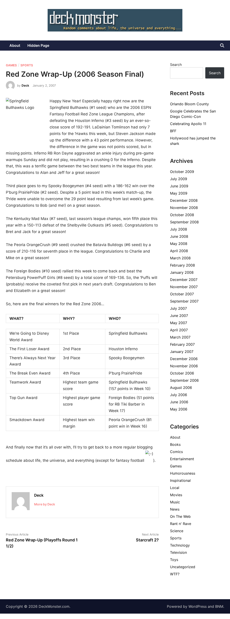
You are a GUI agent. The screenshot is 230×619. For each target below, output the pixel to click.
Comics (176, 451)
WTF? (174, 574)
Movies (176, 495)
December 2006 (184, 359)
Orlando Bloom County (189, 104)
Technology (180, 545)
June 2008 (179, 236)
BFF (173, 131)
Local (174, 487)
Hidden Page (38, 45)
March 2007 (180, 337)
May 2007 (178, 323)
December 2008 (184, 200)
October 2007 (182, 294)
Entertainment (182, 459)
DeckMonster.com (54, 606)
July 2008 (178, 229)
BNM (219, 606)
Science (176, 531)
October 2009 (182, 171)
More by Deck (44, 504)
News (174, 509)
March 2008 (180, 258)
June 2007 (179, 315)
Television (178, 552)
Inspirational (180, 480)
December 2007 (183, 279)
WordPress (197, 606)
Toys (174, 559)
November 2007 (184, 287)
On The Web (180, 516)
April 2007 (179, 330)
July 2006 (178, 394)
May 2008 (178, 243)
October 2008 (182, 215)
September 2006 (184, 380)
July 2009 (178, 179)
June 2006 (179, 402)
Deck (25, 85)
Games (11, 65)
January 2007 (181, 351)
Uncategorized (182, 567)
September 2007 (184, 301)
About (14, 45)
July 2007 (178, 308)
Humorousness (182, 473)
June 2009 (179, 186)
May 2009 (178, 193)
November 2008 (184, 207)
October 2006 (182, 373)
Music (175, 502)
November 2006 (184, 366)
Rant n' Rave (180, 523)
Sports (26, 65)
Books (175, 444)
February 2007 (182, 344)
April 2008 (179, 251)
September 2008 (184, 222)
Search (176, 64)
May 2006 (178, 409)
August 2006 (181, 387)
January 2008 (182, 272)
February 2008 (182, 265)
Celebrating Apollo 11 (188, 123)
